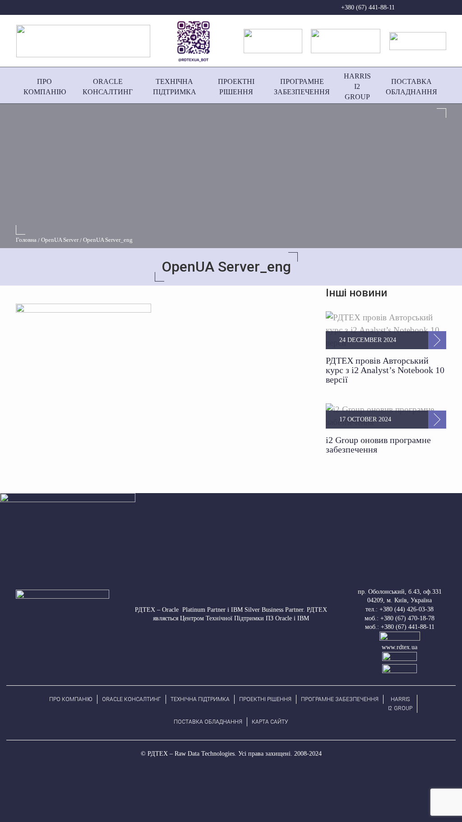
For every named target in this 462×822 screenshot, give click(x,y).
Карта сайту (270, 722)
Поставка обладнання (208, 722)
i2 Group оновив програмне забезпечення (378, 444)
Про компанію (70, 699)
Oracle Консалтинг (131, 699)
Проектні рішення (265, 699)
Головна (26, 240)
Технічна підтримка (200, 699)
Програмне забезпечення (340, 699)
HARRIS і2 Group (400, 703)
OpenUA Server (60, 240)
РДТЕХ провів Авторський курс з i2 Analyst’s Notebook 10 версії (385, 370)
